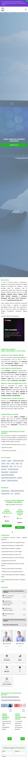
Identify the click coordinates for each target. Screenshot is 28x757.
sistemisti (3, 463)
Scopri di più (9, 739)
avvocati (12, 463)
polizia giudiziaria (4, 472)
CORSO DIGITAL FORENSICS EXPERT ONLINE (10, 697)
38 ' (24, 614)
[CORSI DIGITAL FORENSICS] (3, 9)
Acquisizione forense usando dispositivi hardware (13, 591)
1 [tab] (12, 532)
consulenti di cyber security (18, 460)
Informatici (3, 460)
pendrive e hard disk (5, 493)
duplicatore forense (5, 490)
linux (12, 493)
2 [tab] (14, 532)
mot (15, 466)
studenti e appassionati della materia (8, 477)
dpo (21, 463)
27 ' (24, 609)
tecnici (8, 463)
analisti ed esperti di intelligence (7, 474)
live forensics (17, 493)
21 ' (24, 596)
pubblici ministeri (4, 466)
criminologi (19, 477)
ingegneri (9, 460)
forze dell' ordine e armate (13, 469)
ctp (20, 466)
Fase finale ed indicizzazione (10, 624)
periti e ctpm (3, 469)
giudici (11, 466)
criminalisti (3, 480)
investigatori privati (13, 472)
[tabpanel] (6, 519)
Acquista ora (14, 145)
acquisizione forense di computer (17, 490)
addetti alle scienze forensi (12, 480)
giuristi (17, 463)
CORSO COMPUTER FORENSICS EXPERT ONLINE (10, 700)
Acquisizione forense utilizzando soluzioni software (14, 620)
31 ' (24, 603)
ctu (18, 466)
